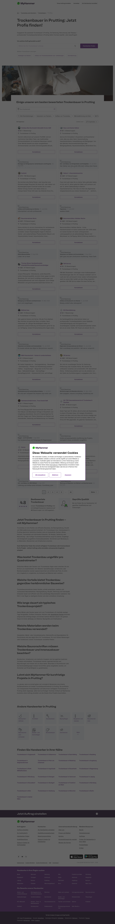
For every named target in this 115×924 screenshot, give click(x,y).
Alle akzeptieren (40, 475)
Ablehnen (55, 475)
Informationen (54, 465)
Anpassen (68, 475)
